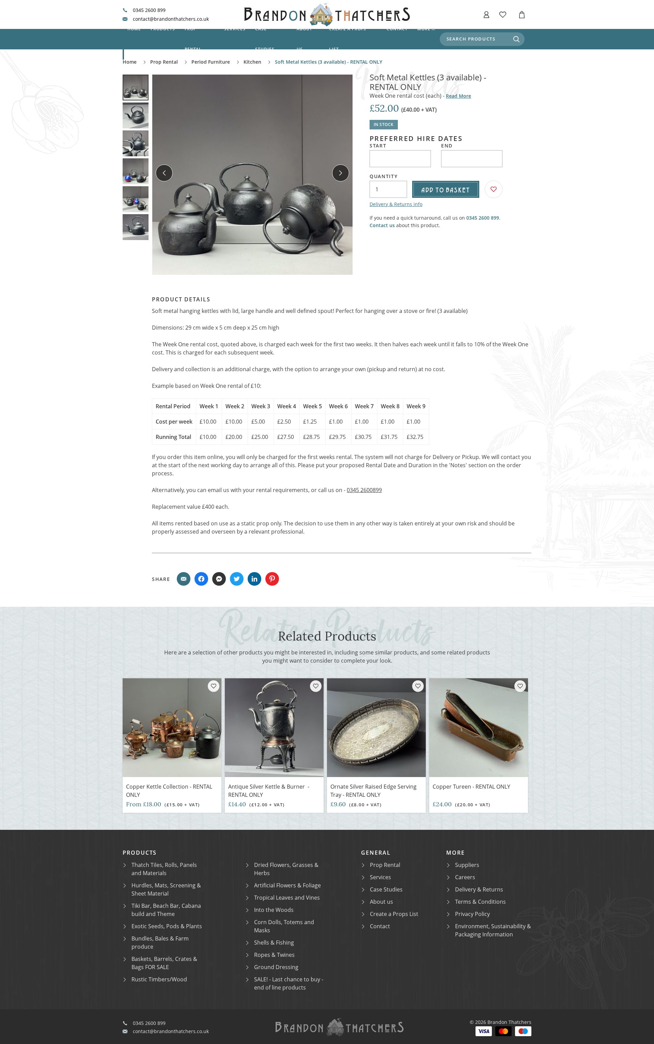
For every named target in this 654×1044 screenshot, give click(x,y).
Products (163, 29)
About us (304, 39)
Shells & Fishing (274, 942)
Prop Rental (193, 39)
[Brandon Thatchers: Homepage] (327, 14)
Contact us (382, 225)
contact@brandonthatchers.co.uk (171, 19)
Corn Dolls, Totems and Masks (284, 926)
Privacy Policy (472, 914)
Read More (458, 96)
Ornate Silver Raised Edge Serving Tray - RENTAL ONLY (373, 790)
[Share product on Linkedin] (254, 579)
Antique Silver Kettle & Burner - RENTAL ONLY (268, 790)
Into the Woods (274, 910)
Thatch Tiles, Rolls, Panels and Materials (164, 869)
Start (378, 145)
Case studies (265, 39)
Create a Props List (394, 914)
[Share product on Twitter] (237, 579)
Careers (465, 877)
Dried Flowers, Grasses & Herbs (286, 869)
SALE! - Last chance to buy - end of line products (288, 983)
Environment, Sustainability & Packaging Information (493, 930)
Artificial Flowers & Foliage (287, 885)
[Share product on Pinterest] (272, 579)
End (447, 145)
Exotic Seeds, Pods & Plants (166, 926)
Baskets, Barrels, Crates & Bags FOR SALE (164, 963)
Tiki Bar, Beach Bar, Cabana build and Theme (166, 910)
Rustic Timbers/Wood (159, 979)
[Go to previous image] (164, 172)
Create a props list (347, 39)
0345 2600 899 (149, 10)
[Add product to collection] (213, 686)
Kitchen (252, 62)
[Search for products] (516, 39)
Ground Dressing (276, 967)
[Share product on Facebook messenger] (219, 579)
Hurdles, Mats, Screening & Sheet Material (166, 889)
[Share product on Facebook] (201, 579)
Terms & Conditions (480, 901)
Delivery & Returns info (396, 204)
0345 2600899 (364, 490)
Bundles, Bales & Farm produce (160, 942)
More (424, 29)
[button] (486, 14)
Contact (397, 29)
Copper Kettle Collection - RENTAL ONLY (169, 790)
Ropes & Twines (274, 955)
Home (134, 29)
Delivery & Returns (479, 889)
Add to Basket (445, 189)
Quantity (384, 176)
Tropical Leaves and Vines (287, 897)
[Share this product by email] (183, 579)
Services (235, 29)
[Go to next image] (340, 172)
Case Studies (386, 889)
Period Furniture (210, 62)
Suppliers (467, 865)
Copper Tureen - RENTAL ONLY (471, 786)
